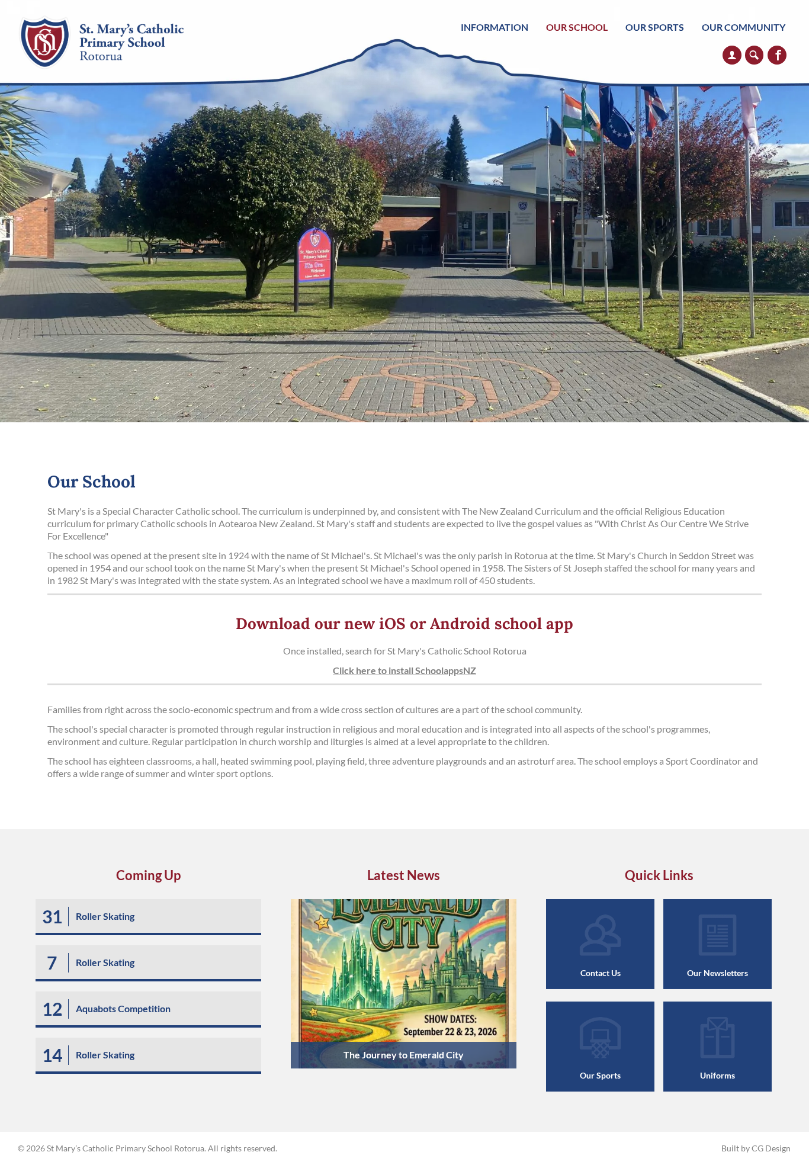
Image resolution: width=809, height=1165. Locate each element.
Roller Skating (105, 916)
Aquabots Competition (123, 1008)
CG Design (771, 1148)
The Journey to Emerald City (403, 1054)
